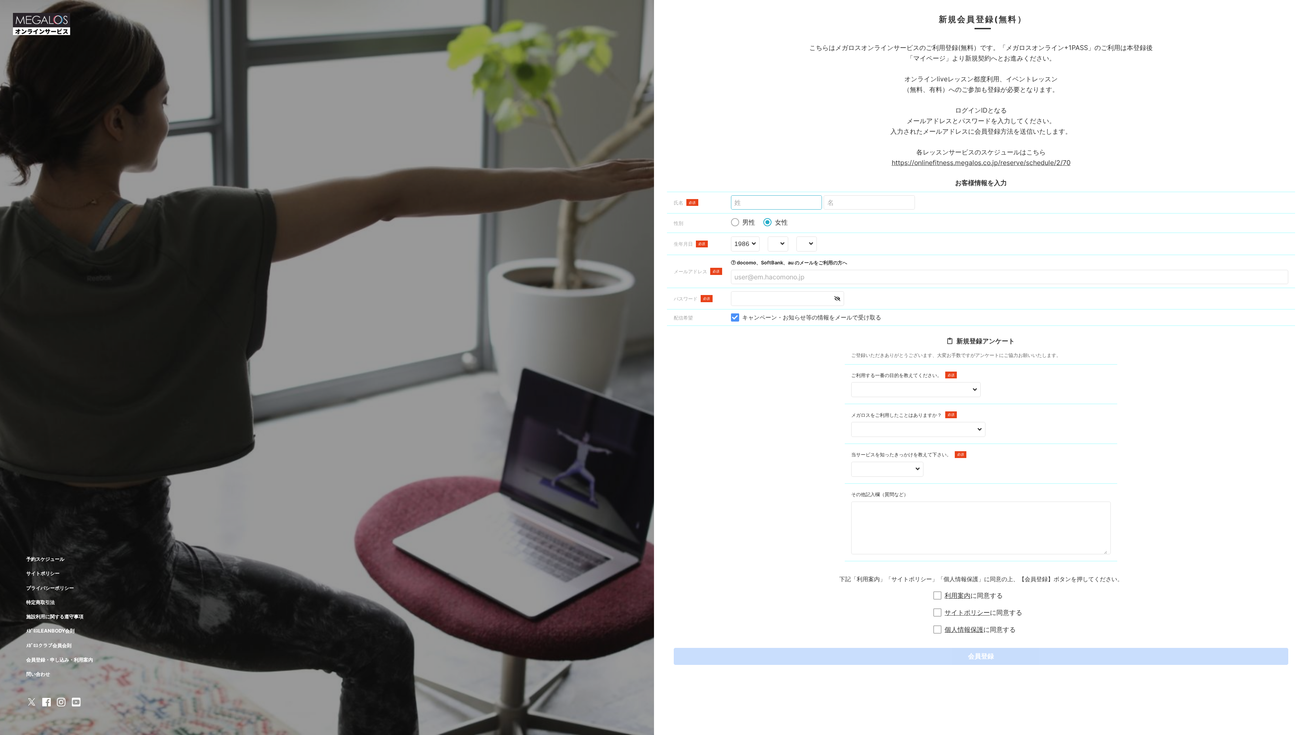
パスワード (692, 298)
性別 (678, 223)
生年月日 (689, 244)
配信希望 (683, 318)
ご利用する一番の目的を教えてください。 (902, 375)
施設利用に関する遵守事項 (54, 616)
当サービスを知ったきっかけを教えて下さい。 (907, 454)
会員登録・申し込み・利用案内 (59, 660)
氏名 (685, 203)
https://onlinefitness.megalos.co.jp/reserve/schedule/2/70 (981, 163)
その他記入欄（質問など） (879, 494)
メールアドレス (697, 271)
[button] (837, 299)
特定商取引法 (40, 602)
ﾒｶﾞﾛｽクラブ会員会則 (49, 645)
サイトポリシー (967, 612)
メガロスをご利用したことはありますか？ (902, 415)
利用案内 (957, 595)
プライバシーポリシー (50, 588)
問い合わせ (38, 674)
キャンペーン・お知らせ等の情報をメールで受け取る (811, 317)
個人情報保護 (964, 629)
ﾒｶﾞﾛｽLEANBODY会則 (50, 631)
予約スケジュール (45, 559)
